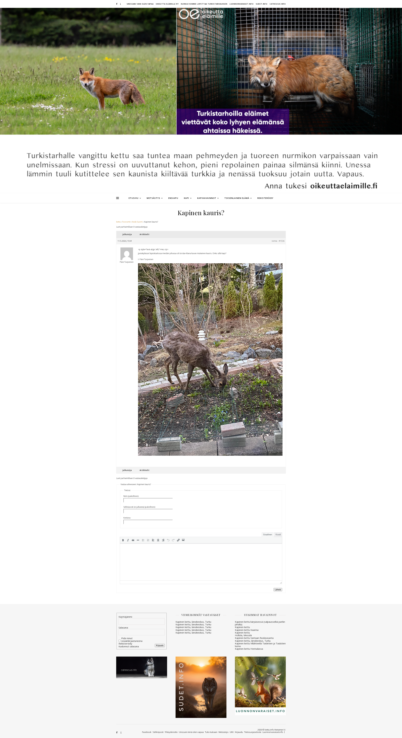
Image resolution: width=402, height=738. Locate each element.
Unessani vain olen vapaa (140, 4)
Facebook (146, 732)
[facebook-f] (117, 4)
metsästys (153, 198)
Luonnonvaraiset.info (242, 4)
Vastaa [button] (274, 241)
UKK (232, 732)
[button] (123, 540)
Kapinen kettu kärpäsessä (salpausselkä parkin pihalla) (260, 623)
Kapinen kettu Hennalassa (249, 648)
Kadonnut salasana (129, 646)
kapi (186, 198)
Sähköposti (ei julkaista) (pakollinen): (139, 507)
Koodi (278, 534)
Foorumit (126, 221)
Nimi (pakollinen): (131, 496)
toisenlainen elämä (236, 198)
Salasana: (123, 627)
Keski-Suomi (137, 221)
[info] (120, 4)
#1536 (281, 241)
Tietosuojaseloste (252, 732)
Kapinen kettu (242, 627)
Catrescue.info (278, 4)
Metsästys (223, 732)
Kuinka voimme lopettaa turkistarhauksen (204, 4)
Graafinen (267, 534)
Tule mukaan (211, 732)
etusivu (134, 198)
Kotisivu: (127, 517)
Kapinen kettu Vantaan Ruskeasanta (254, 637)
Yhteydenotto (171, 732)
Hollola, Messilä (243, 635)
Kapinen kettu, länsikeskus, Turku (193, 621)
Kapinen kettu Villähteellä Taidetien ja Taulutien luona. (260, 645)
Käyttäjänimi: (125, 616)
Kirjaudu (159, 645)
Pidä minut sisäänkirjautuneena (131, 639)
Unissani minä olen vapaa (191, 732)
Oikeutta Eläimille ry (167, 4)
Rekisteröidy (265, 198)
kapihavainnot (206, 198)
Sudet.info (261, 4)
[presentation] (123, 540)
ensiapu (173, 198)
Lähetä (278, 589)
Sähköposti (158, 732)
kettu (118, 221)
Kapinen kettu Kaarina (246, 629)
